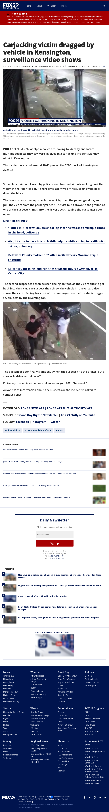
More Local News (10, 692)
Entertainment (67, 708)
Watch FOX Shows (66, 725)
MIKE (87, 712)
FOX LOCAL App (37, 745)
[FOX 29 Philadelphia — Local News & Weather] (12, 6)
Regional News (39, 741)
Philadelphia (25, 66)
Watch (34, 708)
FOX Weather (36, 684)
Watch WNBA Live (93, 780)
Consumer (7, 748)
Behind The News (92, 718)
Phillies (6, 725)
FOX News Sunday (11, 701)
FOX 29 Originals (94, 708)
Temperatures (36, 691)
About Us (63, 741)
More (63, 5)
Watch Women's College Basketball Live (95, 775)
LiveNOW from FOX (38, 718)
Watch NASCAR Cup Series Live (93, 761)
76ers (5, 728)
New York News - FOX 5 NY (40, 755)
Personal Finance (10, 754)
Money (7, 741)
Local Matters (36, 734)
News (59, 430)
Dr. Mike (61, 701)
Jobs (59, 767)
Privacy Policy (57, 556)
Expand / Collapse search (104, 6)
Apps (60, 745)
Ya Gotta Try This (65, 692)
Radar (32, 688)
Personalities (63, 761)
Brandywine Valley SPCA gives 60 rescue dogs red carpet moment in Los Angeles (58, 617)
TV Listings (62, 764)
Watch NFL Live (91, 748)
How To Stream (37, 712)
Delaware (7, 688)
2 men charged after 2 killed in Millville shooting (43, 596)
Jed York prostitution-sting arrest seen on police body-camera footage (33, 462)
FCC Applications (65, 754)
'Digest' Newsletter (66, 682)
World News (8, 698)
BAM (87, 715)
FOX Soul (34, 728)
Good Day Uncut (65, 698)
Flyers (5, 721)
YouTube (34, 731)
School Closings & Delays (38, 680)
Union (5, 731)
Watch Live (62, 688)
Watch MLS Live (92, 783)
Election (88, 676)
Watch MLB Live (92, 757)
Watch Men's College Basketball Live (94, 770)
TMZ (60, 721)
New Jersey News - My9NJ (38, 749)
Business (7, 745)
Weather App (36, 697)
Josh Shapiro (90, 685)
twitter (89, 797)
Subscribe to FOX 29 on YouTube (52, 632)
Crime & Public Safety (38, 430)
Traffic (60, 685)
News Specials (36, 721)
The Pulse (89, 734)
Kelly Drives (90, 725)
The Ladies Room (92, 731)
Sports (7, 708)
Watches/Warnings (38, 694)
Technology (8, 758)
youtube (100, 797)
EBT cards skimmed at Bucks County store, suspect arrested (28, 450)
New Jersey (8, 685)
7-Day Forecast (37, 676)
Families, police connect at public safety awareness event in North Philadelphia (36, 497)
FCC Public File (64, 751)
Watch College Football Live (95, 752)
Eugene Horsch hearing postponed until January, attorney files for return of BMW (59, 585)
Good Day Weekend (66, 679)
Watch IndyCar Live (93, 766)
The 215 (88, 728)
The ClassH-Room (65, 718)
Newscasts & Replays (39, 715)
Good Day (63, 672)
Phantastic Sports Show (13, 712)
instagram (95, 797)
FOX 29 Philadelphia (10, 66)
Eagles (6, 718)
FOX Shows (63, 715)
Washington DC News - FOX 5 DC (40, 760)
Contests (61, 712)
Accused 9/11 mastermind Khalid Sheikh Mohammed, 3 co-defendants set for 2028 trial (39, 473)
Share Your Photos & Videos (67, 729)
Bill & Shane (90, 721)
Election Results (91, 679)
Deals (5, 751)
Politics (89, 672)
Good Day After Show (67, 676)
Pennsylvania (8, 682)
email (105, 797)
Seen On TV (63, 695)
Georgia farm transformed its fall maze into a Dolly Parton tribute (31, 485)
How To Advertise (65, 758)
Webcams (34, 725)
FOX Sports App (10, 734)
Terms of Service (56, 558)
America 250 (8, 676)
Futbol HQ (7, 715)
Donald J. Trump (92, 682)
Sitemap (61, 770)
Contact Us (62, 748)
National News (9, 695)
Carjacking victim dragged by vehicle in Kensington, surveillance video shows (40, 130)
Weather (35, 672)
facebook (84, 797)
